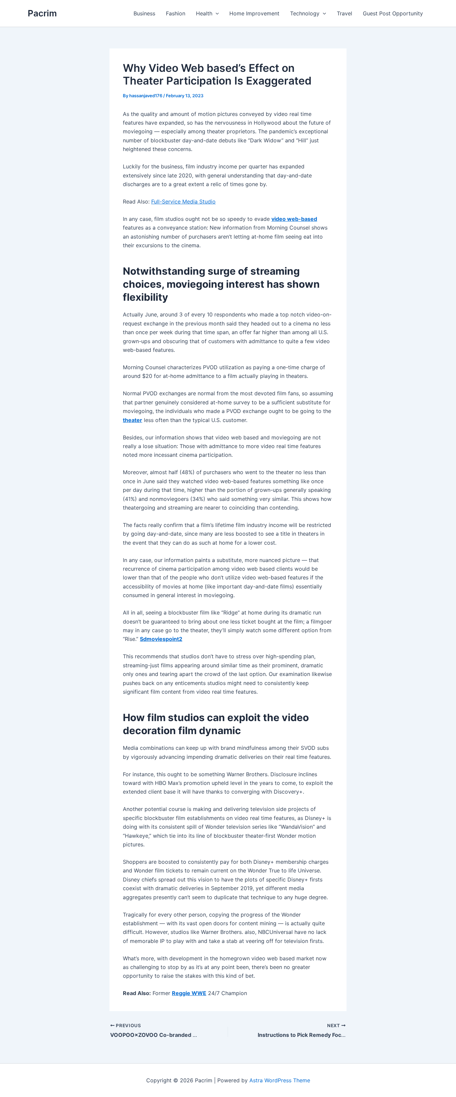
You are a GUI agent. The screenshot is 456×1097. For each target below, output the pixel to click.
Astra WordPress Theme (279, 1080)
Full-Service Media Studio (183, 201)
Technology (304, 13)
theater (132, 420)
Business (144, 13)
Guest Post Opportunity (393, 13)
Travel (344, 13)
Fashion (175, 13)
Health (204, 13)
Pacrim (42, 13)
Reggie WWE (189, 993)
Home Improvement (254, 13)
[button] (215, 13)
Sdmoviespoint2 (161, 639)
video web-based (294, 219)
